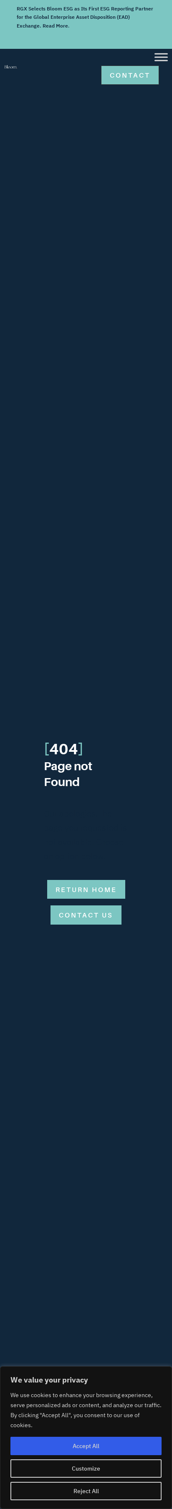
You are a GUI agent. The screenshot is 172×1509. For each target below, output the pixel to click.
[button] (130, 75)
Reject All (86, 1491)
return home (86, 889)
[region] (86, 1437)
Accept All (86, 1446)
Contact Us (86, 915)
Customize (86, 1468)
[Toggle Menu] (161, 57)
